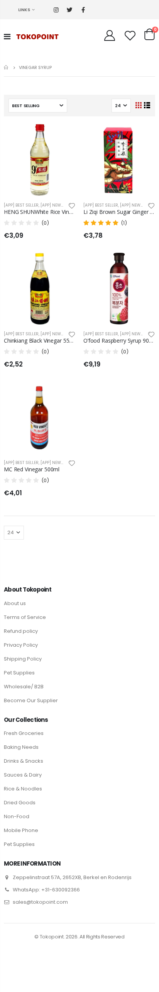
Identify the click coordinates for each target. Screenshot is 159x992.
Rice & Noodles (23, 788)
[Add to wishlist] (72, 205)
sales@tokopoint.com (40, 902)
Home (7, 67)
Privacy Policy (21, 645)
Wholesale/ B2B (24, 686)
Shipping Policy (23, 658)
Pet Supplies (19, 672)
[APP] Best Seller (21, 205)
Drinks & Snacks (23, 761)
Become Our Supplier (31, 700)
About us (15, 603)
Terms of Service (25, 617)
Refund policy (21, 631)
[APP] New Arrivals (61, 205)
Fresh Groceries (24, 733)
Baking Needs (21, 747)
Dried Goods (20, 802)
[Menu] (7, 36)
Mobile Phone (21, 830)
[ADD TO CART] (63, 137)
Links (24, 10)
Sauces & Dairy (23, 774)
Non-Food (16, 816)
